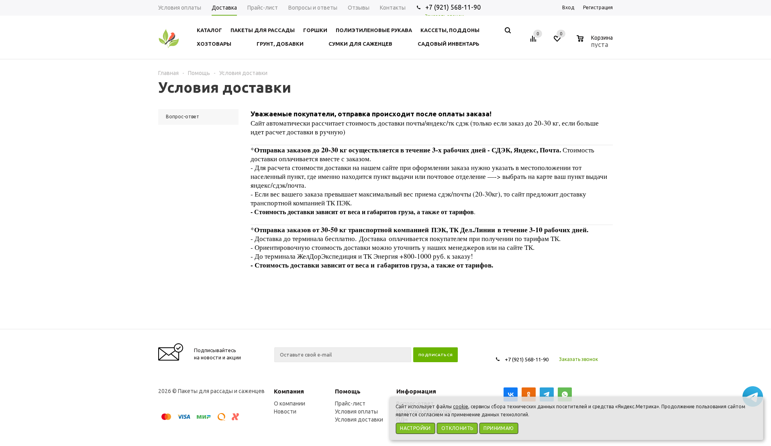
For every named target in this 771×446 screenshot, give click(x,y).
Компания (289, 391)
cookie (460, 406)
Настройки (415, 428)
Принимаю (498, 428)
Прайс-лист (350, 403)
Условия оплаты (356, 411)
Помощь (348, 391)
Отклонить (457, 428)
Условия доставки (359, 419)
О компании (289, 403)
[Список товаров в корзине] (596, 43)
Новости (285, 411)
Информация (416, 391)
